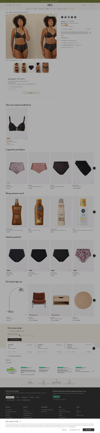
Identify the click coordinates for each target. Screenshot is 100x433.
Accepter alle (88, 429)
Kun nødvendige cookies (75, 429)
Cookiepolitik (72, 426)
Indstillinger (64, 429)
